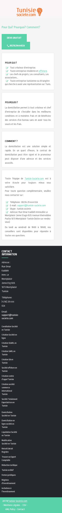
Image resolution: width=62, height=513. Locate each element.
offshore (43, 71)
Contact (21, 509)
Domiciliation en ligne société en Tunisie (8, 423)
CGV (24, 505)
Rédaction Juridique (9, 465)
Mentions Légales (12, 505)
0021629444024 (17, 45)
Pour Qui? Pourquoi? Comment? (21, 27)
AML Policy (10, 509)
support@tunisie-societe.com (31, 205)
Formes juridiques (9, 475)
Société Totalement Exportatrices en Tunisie (9, 402)
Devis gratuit (14, 37)
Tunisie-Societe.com (34, 178)
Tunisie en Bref (8, 470)
